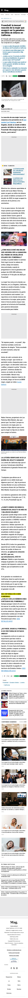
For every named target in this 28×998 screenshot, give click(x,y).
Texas (12, 14)
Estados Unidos (14, 682)
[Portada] (14, 924)
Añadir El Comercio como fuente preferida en (14, 21)
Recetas (19, 989)
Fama (9, 985)
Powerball (5, 682)
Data (19, 981)
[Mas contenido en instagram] (16, 968)
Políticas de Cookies (14, 955)
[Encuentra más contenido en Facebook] (3, 76)
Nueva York (17, 14)
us (9, 981)
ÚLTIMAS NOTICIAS (8, 864)
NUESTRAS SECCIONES (14, 973)
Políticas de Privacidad (14, 952)
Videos (19, 977)
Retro (19, 985)
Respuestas (9, 977)
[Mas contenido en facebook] (11, 968)
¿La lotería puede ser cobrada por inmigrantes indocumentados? (19, 171)
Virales (9, 989)
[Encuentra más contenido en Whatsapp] (10, 76)
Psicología (23, 14)
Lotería (22, 682)
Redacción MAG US (6, 109)
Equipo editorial (14, 926)
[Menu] (2, 10)
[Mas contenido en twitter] (14, 968)
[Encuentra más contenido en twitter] (6, 76)
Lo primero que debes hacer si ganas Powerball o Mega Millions (19, 180)
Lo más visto (6, 690)
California (7, 14)
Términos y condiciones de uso (14, 950)
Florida (2, 14)
